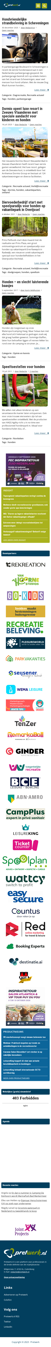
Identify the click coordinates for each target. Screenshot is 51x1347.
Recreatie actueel (35, 95)
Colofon (8, 1299)
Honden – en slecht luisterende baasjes (25, 284)
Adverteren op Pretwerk (16, 1294)
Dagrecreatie (19, 95)
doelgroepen (14, 272)
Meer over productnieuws (16, 1078)
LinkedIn (8, 1326)
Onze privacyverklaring (14, 1277)
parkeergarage (24, 99)
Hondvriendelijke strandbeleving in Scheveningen (25, 21)
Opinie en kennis (21, 353)
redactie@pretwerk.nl (19, 1272)
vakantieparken (33, 190)
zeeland (6, 192)
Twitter (7, 1321)
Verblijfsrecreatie (39, 186)
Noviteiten (18, 438)
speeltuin (34, 272)
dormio (11, 190)
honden (12, 99)
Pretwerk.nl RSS (11, 1316)
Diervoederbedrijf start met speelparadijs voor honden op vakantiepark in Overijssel (23, 206)
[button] (38, 5)
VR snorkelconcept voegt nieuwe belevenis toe (24, 1037)
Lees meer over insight (14, 540)
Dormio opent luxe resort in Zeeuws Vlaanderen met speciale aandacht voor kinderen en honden (22, 114)
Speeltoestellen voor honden (23, 367)
